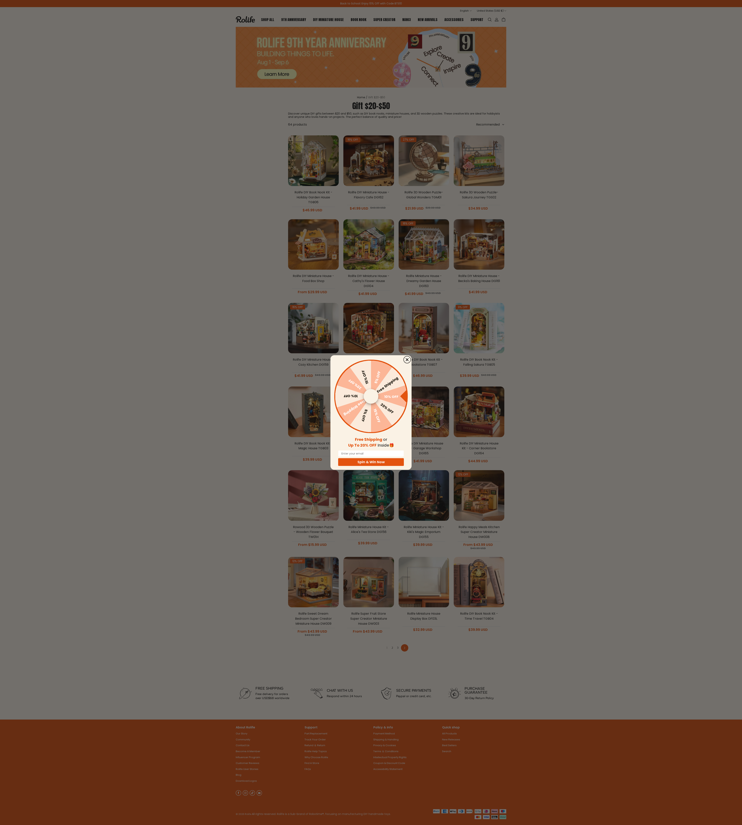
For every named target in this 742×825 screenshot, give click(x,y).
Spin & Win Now (371, 462)
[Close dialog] (407, 360)
